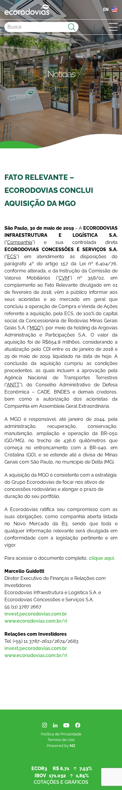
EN (106, 9)
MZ (72, 745)
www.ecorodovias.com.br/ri (35, 621)
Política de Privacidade (61, 734)
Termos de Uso (61, 739)
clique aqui (101, 558)
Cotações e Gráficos (61, 782)
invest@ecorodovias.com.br (35, 614)
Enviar (71, 27)
